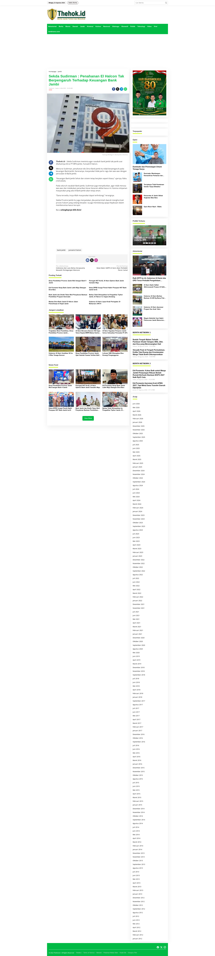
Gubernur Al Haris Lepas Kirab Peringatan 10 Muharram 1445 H (104, 302)
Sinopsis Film (132, 953)
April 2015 (136, 794)
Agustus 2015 (138, 779)
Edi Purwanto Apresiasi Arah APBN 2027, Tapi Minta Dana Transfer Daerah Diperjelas (149, 385)
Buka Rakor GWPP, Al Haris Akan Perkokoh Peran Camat (112, 268)
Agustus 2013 (138, 868)
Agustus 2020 (138, 649)
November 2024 (139, 474)
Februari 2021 (138, 630)
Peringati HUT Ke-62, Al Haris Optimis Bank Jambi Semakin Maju (106, 282)
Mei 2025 (136, 452)
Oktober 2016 (138, 738)
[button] (166, 3)
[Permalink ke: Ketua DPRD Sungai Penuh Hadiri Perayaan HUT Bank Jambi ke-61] (61, 399)
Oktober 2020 (138, 641)
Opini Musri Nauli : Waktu (153, 207)
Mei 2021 (136, 619)
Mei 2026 (136, 407)
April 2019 (136, 660)
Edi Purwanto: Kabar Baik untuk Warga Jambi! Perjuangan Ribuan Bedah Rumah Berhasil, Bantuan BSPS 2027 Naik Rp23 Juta (149, 374)
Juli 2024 (136, 489)
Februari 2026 (138, 418)
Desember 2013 (138, 853)
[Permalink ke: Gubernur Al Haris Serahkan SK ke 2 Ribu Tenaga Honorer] (61, 344)
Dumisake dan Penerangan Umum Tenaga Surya (147, 168)
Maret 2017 (137, 723)
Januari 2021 (137, 634)
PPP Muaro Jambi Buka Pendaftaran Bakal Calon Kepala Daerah (148, 239)
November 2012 (139, 901)
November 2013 (139, 857)
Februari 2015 (138, 801)
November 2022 (139, 563)
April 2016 (136, 757)
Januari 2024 (137, 511)
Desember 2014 (138, 809)
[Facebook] (87, 260)
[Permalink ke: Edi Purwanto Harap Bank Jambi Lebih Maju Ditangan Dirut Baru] (115, 377)
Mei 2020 (136, 653)
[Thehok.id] (66, 14)
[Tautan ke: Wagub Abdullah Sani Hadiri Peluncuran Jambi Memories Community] (137, 322)
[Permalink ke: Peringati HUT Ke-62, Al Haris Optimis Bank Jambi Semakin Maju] (88, 377)
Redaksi (79, 953)
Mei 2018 (136, 686)
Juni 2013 (136, 875)
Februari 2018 (138, 693)
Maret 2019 (137, 664)
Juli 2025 (136, 445)
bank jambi (61, 250)
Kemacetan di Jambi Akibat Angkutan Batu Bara (153, 196)
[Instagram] (96, 260)
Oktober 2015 (138, 775)
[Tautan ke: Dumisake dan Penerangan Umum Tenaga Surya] (149, 154)
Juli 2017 (136, 708)
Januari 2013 (137, 894)
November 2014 (139, 812)
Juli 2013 (136, 872)
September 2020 (139, 645)
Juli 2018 (136, 678)
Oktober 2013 (138, 860)
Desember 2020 (138, 638)
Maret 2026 (137, 415)
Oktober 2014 (138, 816)
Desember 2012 (138, 898)
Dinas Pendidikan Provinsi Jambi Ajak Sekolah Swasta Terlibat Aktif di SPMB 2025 (87, 354)
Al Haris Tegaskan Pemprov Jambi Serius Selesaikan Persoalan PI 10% (115, 332)
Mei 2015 (136, 790)
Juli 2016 (136, 745)
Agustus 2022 (138, 575)
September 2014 (139, 820)
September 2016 (139, 742)
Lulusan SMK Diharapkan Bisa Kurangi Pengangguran (113, 354)
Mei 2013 (136, 879)
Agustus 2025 (138, 441)
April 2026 (136, 411)
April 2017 (136, 719)
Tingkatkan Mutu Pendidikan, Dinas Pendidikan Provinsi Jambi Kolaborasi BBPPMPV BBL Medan (61, 332)
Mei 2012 (136, 924)
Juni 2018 (136, 682)
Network (99, 953)
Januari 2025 (137, 467)
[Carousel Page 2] (147, 243)
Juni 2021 (136, 615)
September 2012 (139, 909)
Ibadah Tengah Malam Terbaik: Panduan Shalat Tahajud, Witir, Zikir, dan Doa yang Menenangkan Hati (148, 342)
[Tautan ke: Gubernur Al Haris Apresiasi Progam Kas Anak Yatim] (137, 311)
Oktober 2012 (138, 905)
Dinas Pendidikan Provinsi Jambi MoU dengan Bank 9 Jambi (67, 282)
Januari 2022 (137, 600)
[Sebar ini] (113, 89)
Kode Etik (123, 953)
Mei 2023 (136, 541)
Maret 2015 (137, 797)
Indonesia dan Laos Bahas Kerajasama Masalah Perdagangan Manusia (70, 268)
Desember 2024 (138, 470)
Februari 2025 (138, 463)
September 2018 (139, 675)
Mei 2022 (136, 586)
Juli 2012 (136, 916)
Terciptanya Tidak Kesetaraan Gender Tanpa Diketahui (154, 185)
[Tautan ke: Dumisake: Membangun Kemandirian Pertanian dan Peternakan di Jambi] (137, 177)
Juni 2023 (136, 537)
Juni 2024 (136, 493)
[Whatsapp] (125, 89)
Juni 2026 (136, 404)
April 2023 (136, 545)
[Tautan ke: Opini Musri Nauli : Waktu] (137, 210)
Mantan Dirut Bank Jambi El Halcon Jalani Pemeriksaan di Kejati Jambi (63, 302)
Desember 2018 (138, 667)
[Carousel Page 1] (144, 243)
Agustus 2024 (138, 485)
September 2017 (139, 701)
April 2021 (136, 623)
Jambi (50, 89)
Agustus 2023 (138, 530)
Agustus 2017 (138, 705)
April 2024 (136, 500)
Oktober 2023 (138, 523)
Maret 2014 (137, 842)
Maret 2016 (137, 760)
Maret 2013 (137, 887)
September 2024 (139, 482)
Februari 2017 (138, 727)
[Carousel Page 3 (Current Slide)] (149, 243)
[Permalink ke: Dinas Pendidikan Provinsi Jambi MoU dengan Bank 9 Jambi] (61, 377)
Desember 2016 (138, 734)
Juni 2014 (136, 831)
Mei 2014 (136, 835)
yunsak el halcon (75, 250)
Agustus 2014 (138, 823)
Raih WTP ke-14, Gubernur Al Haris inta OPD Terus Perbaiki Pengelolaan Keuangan (149, 279)
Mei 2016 (136, 753)
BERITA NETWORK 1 (142, 332)
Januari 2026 (137, 422)
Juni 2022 (136, 582)
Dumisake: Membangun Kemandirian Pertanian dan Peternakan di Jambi (153, 175)
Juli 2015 (136, 782)
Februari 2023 (138, 552)
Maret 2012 (137, 931)
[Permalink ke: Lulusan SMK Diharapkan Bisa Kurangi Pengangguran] (115, 344)
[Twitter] (92, 260)
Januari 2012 (137, 939)
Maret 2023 (137, 548)
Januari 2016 (137, 764)
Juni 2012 (136, 920)
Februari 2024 (138, 508)
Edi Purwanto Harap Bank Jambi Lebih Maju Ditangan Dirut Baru (67, 289)
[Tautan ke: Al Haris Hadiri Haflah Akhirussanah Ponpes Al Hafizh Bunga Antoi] (137, 288)
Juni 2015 (136, 786)
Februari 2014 (138, 846)
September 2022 (139, 571)
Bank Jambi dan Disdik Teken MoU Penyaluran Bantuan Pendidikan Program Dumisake (68, 296)
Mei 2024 (136, 497)
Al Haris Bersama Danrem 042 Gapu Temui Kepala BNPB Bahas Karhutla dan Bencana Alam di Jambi (88, 332)
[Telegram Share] (121, 89)
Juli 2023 (136, 534)
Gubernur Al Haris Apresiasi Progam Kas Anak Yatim (153, 308)
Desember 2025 (138, 426)
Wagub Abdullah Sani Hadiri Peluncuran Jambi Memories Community (154, 319)
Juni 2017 (136, 712)
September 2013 (139, 864)
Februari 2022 (138, 597)
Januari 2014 (137, 849)
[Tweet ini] (117, 89)
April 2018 (136, 690)
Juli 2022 (136, 578)
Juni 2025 (136, 448)
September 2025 (139, 437)
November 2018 (139, 671)
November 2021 (139, 608)
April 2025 (136, 456)
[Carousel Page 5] (155, 243)
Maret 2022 (137, 593)
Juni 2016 (136, 749)
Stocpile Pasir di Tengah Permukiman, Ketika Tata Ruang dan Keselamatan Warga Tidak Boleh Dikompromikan (149, 352)
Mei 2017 (136, 716)
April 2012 (136, 927)
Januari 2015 (137, 805)
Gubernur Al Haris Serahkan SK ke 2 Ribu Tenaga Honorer (61, 354)
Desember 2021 (138, 604)
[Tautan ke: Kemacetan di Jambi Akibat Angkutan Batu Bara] (137, 199)
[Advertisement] (107, 51)
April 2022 (136, 589)
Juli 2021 (136, 612)
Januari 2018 (137, 697)
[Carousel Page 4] (152, 243)
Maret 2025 (137, 459)
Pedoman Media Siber (111, 953)
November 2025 (139, 430)
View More (88, 418)
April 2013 (136, 883)
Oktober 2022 (138, 567)
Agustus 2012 (138, 912)
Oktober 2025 (138, 433)
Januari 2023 (137, 556)
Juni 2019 (136, 656)
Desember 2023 (138, 515)
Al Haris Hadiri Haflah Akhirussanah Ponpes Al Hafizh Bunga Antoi (155, 286)
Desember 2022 (138, 560)
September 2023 (139, 526)
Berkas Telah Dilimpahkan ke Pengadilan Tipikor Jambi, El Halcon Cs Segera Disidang (106, 296)
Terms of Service (89, 953)
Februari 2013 (138, 890)
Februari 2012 (138, 935)
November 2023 (139, 519)
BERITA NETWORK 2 (142, 363)
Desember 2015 (138, 768)
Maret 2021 (137, 627)
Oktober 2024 (138, 478)
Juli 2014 (136, 827)
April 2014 (136, 838)
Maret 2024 (137, 504)
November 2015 (139, 771)
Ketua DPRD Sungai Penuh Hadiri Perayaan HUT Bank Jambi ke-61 (107, 289)
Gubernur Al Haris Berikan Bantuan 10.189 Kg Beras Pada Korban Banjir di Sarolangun (154, 297)
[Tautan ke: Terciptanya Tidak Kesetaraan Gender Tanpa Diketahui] (137, 188)
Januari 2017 (137, 730)
